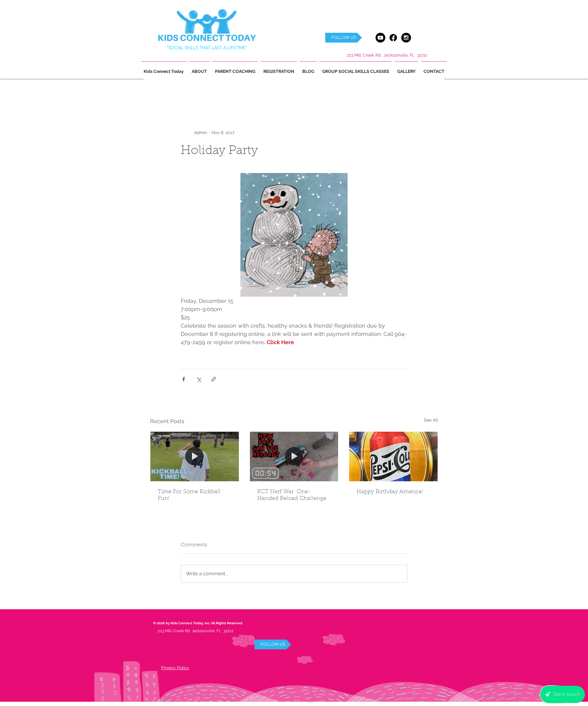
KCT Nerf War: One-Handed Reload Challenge (291, 495)
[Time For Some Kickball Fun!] (194, 456)
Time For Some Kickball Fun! (189, 495)
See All (431, 420)
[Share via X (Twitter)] (199, 379)
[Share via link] (214, 379)
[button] (343, 38)
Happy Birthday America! (389, 492)
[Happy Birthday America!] (393, 456)
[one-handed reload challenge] (294, 456)
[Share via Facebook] (184, 379)
